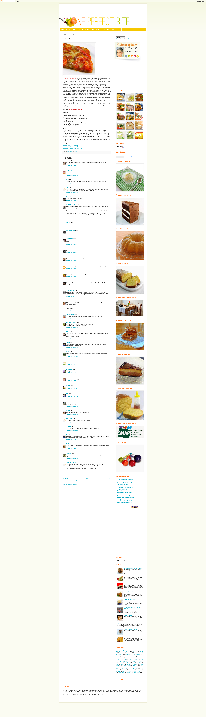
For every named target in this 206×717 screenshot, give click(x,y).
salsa (120, 667)
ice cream (118, 659)
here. (133, 54)
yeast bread (137, 672)
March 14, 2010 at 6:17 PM (72, 233)
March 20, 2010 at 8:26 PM (72, 473)
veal (135, 671)
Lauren (68, 160)
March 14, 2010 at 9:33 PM (72, 347)
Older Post (108, 478)
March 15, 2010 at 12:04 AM (72, 364)
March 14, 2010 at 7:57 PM (72, 296)
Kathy (67, 257)
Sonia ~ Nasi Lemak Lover (72, 361)
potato (78, 153)
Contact (118, 29)
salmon (141, 665)
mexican (141, 661)
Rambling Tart (69, 443)
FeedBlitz (128, 38)
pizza (117, 664)
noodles (121, 662)
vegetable (140, 671)
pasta (127, 662)
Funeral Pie (126, 584)
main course (123, 661)
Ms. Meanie (69, 453)
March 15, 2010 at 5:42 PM (72, 414)
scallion (117, 668)
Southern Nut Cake (128, 615)
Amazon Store (110, 29)
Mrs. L (67, 179)
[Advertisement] (103, 8)
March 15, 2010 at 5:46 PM (72, 422)
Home (62, 29)
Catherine (68, 426)
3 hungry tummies (70, 314)
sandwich (126, 667)
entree (133, 658)
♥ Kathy (68, 385)
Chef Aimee (69, 249)
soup (131, 669)
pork (122, 664)
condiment (137, 654)
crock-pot (126, 656)
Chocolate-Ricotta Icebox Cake (130, 629)
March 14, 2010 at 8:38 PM (72, 327)
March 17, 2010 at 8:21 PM (72, 458)
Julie (67, 393)
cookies (118, 656)
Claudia (68, 342)
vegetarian (129, 672)
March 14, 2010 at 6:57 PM (72, 276)
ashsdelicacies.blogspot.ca (72, 265)
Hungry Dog (69, 170)
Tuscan (117, 650)
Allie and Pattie (69, 238)
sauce (132, 667)
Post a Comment (68, 475)
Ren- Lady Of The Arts (71, 322)
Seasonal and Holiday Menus (98, 29)
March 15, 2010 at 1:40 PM (72, 406)
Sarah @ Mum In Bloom (71, 204)
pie (133, 662)
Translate (127, 148)
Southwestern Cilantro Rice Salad (131, 576)
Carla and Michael (70, 290)
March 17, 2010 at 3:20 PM (72, 439)
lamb (130, 659)
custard (139, 656)
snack (124, 669)
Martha (68, 351)
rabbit (125, 665)
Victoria (68, 410)
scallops (122, 668)
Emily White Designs (100, 698)
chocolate (119, 654)
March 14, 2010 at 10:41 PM (72, 356)
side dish (86, 153)
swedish (118, 671)
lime (142, 659)
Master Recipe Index (71, 29)
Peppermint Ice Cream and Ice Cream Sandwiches (128, 623)
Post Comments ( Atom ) (74, 480)
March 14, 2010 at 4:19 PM (72, 192)
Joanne (68, 281)
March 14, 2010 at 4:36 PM (72, 200)
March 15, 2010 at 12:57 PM (72, 396)
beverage (118, 651)
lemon (136, 659)
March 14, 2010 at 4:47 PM (72, 218)
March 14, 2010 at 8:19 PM (72, 318)
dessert (119, 658)
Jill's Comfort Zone (70, 230)
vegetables (121, 672)
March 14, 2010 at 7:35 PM (72, 286)
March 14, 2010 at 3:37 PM (72, 183)
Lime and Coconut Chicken (130, 591)
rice (129, 665)
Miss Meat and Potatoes (71, 273)
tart (124, 671)
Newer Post (65, 478)
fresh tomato (68, 153)
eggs (128, 658)
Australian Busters (128, 637)
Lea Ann (68, 222)
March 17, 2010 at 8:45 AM (72, 430)
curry (132, 656)
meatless (135, 661)
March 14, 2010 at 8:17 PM (72, 310)
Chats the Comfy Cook (71, 462)
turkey (129, 671)
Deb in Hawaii (69, 369)
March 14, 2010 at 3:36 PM (72, 175)
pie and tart (74, 153)
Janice (68, 187)
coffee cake (128, 654)
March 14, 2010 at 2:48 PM (72, 165)
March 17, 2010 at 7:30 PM (72, 448)
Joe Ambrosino (69, 401)
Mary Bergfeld (69, 418)
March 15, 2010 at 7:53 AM (72, 380)
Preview (118, 38)
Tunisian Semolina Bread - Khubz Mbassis (133, 568)
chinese (139, 652)
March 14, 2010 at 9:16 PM (72, 338)
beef (138, 650)
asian (132, 650)
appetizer (124, 650)
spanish (139, 669)
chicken (130, 652)
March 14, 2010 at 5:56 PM (72, 226)
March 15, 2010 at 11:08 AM (72, 388)
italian (125, 659)
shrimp (128, 668)
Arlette (68, 331)
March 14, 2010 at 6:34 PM (72, 260)
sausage (82, 153)
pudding (136, 664)
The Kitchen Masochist (71, 301)
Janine (68, 377)
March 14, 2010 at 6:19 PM (72, 244)
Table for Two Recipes (83, 29)
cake (133, 651)
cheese (121, 652)
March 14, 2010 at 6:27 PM (72, 252)
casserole (141, 651)
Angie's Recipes (70, 196)
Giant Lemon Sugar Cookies (130, 599)
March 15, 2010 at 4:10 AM (72, 372)
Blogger (112, 698)
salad (135, 665)
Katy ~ (67, 434)
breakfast (126, 651)
